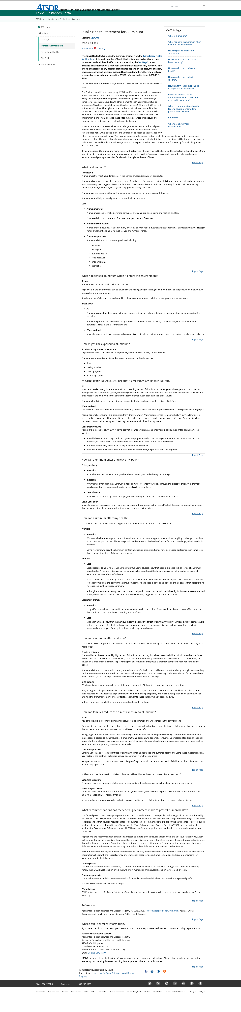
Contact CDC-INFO (97, 952)
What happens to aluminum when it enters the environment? (184, 43)
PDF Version (93, 48)
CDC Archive (157, 992)
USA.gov (202, 992)
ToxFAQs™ (143, 62)
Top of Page (197, 162)
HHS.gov (192, 992)
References (173, 117)
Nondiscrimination (117, 992)
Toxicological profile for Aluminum (162, 910)
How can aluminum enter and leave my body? (182, 61)
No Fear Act (102, 992)
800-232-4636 (85, 984)
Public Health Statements (70, 19)
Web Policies (76, 992)
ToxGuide (45, 58)
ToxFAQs (45, 39)
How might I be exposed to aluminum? (181, 52)
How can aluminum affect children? (180, 78)
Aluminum (52, 19)
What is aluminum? (177, 35)
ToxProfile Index (47, 64)
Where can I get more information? (178, 125)
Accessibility (40, 992)
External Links (53, 992)
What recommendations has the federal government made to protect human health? (184, 109)
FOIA (86, 992)
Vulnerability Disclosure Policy (139, 992)
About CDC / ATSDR (44, 984)
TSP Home (40, 19)
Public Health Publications (175, 992)
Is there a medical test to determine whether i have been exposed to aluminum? (183, 97)
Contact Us (65, 984)
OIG (92, 992)
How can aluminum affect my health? (182, 69)
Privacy (65, 992)
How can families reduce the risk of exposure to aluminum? (184, 87)
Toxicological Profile (50, 52)
